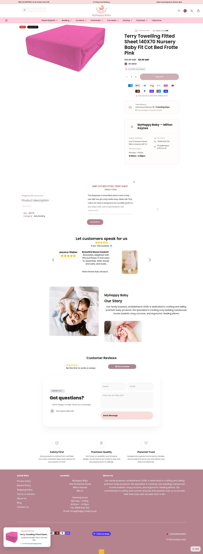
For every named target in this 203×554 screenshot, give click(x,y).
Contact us (23, 507)
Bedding (65, 20)
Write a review (122, 366)
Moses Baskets (48, 20)
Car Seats (111, 20)
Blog (19, 502)
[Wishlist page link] (179, 11)
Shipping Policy (25, 489)
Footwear (140, 20)
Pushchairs (96, 20)
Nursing (126, 20)
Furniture (80, 20)
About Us (21, 498)
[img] (102, 242)
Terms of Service (26, 494)
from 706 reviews (100, 245)
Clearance (157, 20)
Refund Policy (24, 485)
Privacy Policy (24, 481)
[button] (6, 20)
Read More (95, 222)
